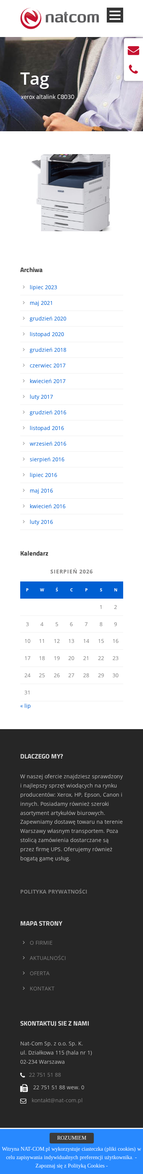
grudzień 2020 (48, 318)
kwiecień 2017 (48, 381)
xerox (50, 202)
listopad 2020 (47, 334)
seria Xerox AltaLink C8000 (71, 178)
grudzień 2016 (48, 412)
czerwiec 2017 (48, 365)
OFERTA (40, 973)
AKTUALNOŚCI (48, 957)
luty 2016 (41, 521)
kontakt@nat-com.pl (57, 1100)
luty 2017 (41, 396)
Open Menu (115, 15)
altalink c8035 (43, 194)
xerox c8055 (79, 210)
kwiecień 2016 (48, 506)
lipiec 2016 (43, 474)
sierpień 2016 (47, 459)
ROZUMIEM (71, 1138)
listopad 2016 (47, 428)
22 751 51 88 (45, 1074)
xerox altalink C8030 (77, 202)
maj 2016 (41, 490)
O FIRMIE (41, 942)
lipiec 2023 (43, 287)
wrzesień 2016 (48, 443)
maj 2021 (41, 302)
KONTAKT (42, 988)
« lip (25, 705)
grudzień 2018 (48, 349)
